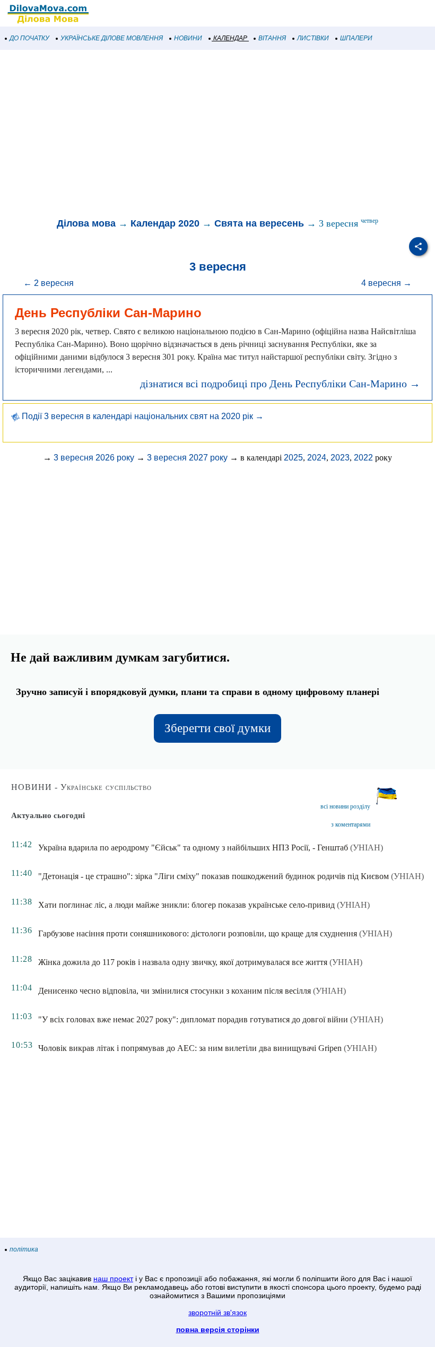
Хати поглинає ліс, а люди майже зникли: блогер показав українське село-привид (186, 904)
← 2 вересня (48, 283)
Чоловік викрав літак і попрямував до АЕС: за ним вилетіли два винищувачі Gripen (190, 1048)
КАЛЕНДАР (230, 38)
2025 (293, 457)
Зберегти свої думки (217, 728)
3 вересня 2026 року (94, 457)
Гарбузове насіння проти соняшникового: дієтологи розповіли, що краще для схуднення (197, 933)
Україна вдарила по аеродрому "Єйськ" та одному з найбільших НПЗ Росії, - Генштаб (193, 847)
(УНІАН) (366, 847)
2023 (340, 457)
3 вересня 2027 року (187, 457)
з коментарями (350, 824)
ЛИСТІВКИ (312, 38)
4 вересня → (386, 283)
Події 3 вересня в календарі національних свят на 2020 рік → (142, 416)
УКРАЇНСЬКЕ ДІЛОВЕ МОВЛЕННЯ (111, 38)
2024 (316, 457)
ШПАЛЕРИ (356, 38)
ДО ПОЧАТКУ (29, 38)
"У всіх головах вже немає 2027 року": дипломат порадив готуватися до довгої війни (193, 1019)
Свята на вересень (259, 223)
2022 (363, 457)
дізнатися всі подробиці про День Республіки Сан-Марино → (280, 383)
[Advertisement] (217, 134)
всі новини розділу (345, 806)
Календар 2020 (164, 223)
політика (24, 1249)
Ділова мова (86, 223)
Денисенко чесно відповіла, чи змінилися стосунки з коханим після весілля (174, 990)
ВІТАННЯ (272, 38)
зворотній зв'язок (217, 1312)
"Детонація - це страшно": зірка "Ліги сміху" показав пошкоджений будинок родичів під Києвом (213, 876)
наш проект (113, 1278)
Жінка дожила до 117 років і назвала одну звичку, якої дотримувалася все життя (182, 962)
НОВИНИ (188, 38)
